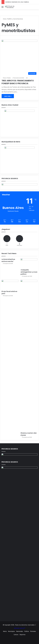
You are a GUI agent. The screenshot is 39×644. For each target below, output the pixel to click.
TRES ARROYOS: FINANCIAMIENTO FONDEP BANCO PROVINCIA (18, 82)
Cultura (16, 634)
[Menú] (3, 7)
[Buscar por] (37, 7)
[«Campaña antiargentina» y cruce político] (29, 263)
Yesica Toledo (7, 78)
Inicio (4, 19)
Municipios (11, 631)
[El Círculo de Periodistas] (13, 7)
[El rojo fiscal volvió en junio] (10, 284)
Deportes (22, 634)
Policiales (33, 631)
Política (26, 631)
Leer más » (7, 96)
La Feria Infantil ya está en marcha (8, 260)
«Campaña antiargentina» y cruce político (29, 272)
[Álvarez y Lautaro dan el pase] (29, 355)
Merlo (5, 631)
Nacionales (19, 631)
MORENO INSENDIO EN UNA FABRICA (17, 2)
